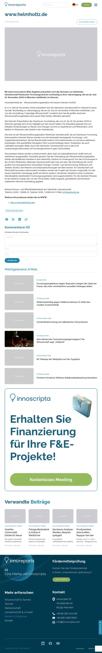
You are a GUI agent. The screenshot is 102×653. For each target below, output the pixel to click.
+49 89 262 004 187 (66, 613)
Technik (9, 603)
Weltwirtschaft (13, 608)
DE (76, 5)
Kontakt (86, 5)
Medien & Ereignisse (16, 616)
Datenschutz (92, 648)
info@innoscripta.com (68, 621)
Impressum (80, 648)
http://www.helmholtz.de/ (22, 202)
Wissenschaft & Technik (18, 599)
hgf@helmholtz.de (70, 192)
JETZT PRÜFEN (61, 579)
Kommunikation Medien (87, 22)
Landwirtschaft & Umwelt (19, 612)
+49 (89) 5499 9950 (66, 617)
